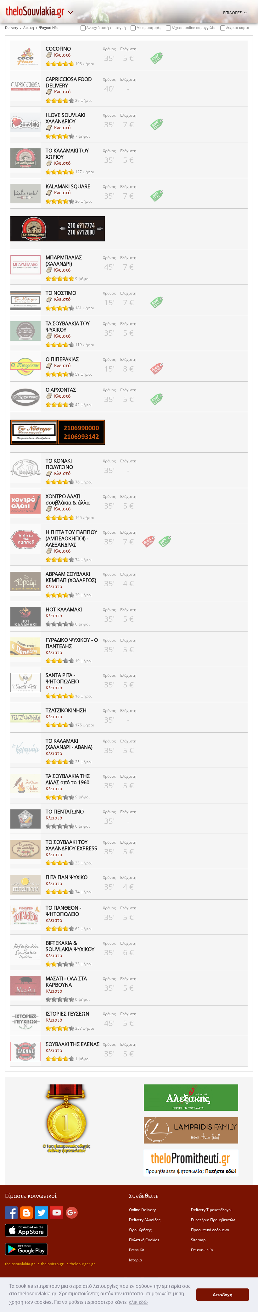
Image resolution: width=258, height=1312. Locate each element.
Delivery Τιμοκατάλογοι (211, 1209)
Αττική (28, 27)
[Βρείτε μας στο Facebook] (11, 1217)
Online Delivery (142, 1209)
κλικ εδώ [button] (138, 1302)
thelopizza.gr (52, 1263)
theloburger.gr (82, 1263)
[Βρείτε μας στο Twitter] (41, 1217)
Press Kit (136, 1249)
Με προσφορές (148, 27)
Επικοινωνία (202, 1249)
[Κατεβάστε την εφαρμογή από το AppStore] (26, 1234)
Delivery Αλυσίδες (144, 1219)
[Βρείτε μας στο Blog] (26, 1217)
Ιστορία (135, 1259)
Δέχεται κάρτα (237, 27)
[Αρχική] (35, 12)
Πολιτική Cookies (144, 1239)
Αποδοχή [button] (223, 1294)
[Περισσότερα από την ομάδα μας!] (70, 12)
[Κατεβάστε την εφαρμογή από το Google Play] (26, 1253)
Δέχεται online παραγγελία (193, 27)
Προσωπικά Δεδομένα (210, 1229)
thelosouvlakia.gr (20, 1263)
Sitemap (198, 1239)
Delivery (11, 27)
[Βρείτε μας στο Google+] (71, 1217)
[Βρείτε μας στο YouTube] (56, 1217)
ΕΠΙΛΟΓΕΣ (232, 12)
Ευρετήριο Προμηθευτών (213, 1219)
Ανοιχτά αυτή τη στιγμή (106, 27)
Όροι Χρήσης (140, 1229)
